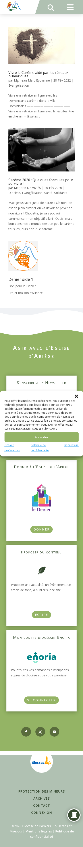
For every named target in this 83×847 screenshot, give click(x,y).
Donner (41, 529)
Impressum (71, 445)
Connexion (41, 812)
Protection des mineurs (41, 791)
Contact (41, 805)
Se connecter (41, 700)
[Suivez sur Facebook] (26, 732)
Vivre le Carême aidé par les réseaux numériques (38, 74)
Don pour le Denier (22, 286)
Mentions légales (38, 831)
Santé (48, 193)
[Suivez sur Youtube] (54, 732)
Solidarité (61, 193)
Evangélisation (18, 85)
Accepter (41, 437)
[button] (76, 396)
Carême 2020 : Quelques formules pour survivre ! (40, 181)
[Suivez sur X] (40, 732)
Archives (41, 798)
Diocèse (14, 193)
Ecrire (41, 614)
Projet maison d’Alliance (25, 293)
